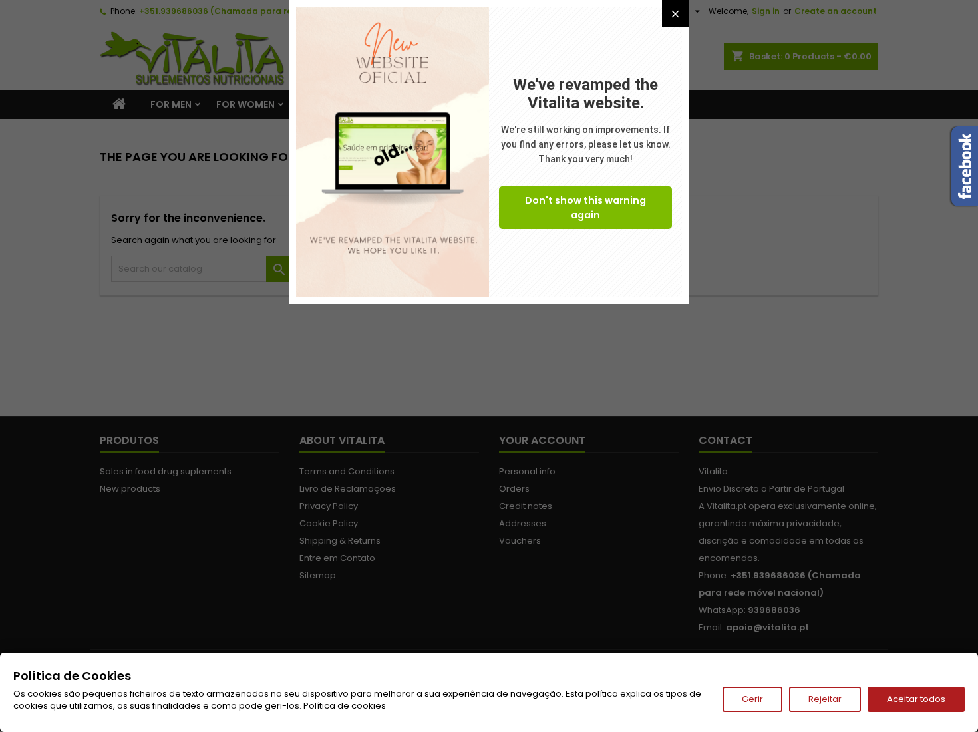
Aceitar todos (916, 699)
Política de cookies (344, 705)
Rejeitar (825, 699)
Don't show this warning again (585, 208)
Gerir (752, 699)
